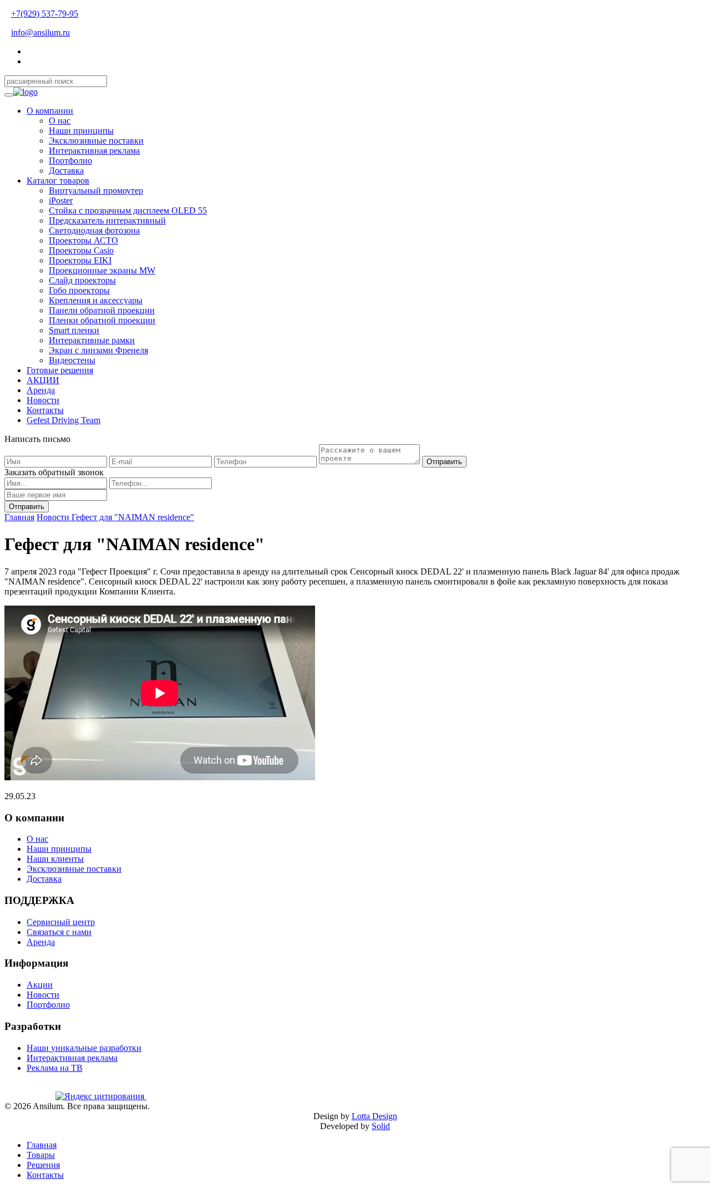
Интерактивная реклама (94, 150)
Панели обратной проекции (102, 310)
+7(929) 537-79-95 (44, 13)
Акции (40, 984)
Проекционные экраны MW (102, 270)
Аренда (41, 390)
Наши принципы (81, 130)
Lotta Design (374, 1116)
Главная (19, 517)
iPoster (61, 200)
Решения (43, 1165)
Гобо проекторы (79, 290)
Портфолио (70, 160)
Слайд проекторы (82, 280)
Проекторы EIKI (80, 260)
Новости (43, 400)
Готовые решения (60, 370)
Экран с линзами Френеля (98, 350)
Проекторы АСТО (83, 240)
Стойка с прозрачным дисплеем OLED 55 (128, 210)
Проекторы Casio (81, 250)
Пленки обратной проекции (102, 320)
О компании (50, 110)
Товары (41, 1155)
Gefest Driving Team (63, 420)
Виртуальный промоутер (96, 190)
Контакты (45, 410)
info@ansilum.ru (40, 32)
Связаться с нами (59, 932)
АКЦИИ (43, 380)
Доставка (66, 170)
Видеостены (72, 360)
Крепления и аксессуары (96, 300)
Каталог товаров (58, 180)
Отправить (444, 462)
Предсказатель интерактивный (107, 220)
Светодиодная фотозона (94, 230)
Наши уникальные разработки (84, 1048)
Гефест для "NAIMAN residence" (133, 517)
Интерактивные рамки (92, 340)
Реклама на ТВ (55, 1068)
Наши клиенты (55, 858)
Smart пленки (74, 330)
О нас (59, 120)
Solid (381, 1126)
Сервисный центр (61, 922)
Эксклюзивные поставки (96, 140)
